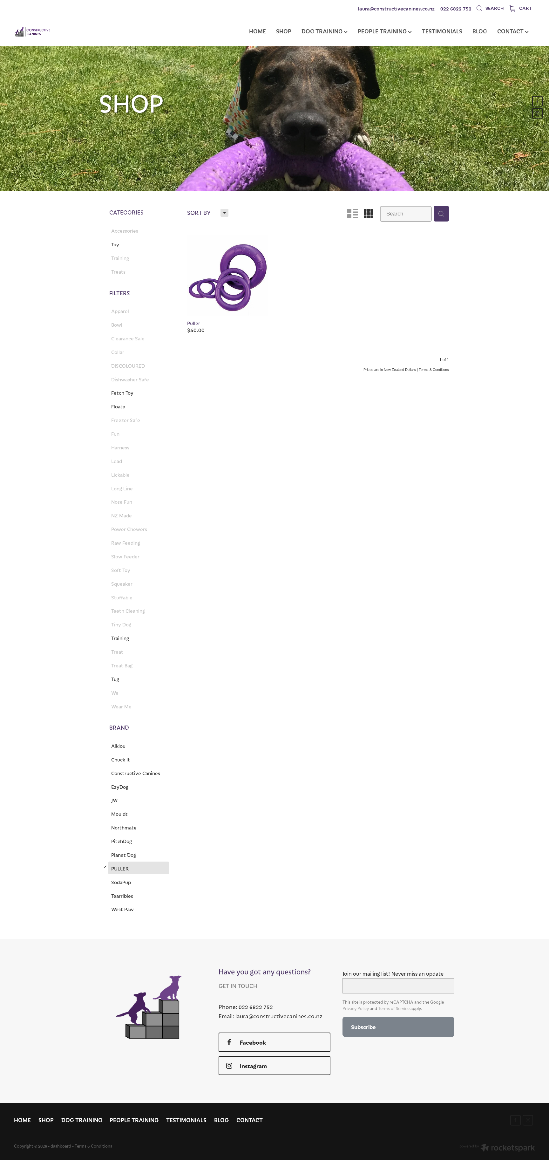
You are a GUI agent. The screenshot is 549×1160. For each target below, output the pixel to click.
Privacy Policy (355, 1008)
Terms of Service (394, 1008)
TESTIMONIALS (442, 31)
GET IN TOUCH (238, 986)
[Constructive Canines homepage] (66, 32)
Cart (525, 8)
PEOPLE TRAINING (383, 31)
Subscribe (363, 1027)
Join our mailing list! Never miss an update (393, 974)
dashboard (61, 1146)
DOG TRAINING (323, 31)
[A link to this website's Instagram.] (537, 113)
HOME (257, 31)
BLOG (479, 31)
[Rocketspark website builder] (497, 1148)
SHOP (283, 31)
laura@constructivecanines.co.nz (396, 8)
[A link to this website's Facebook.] (537, 101)
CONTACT (511, 31)
